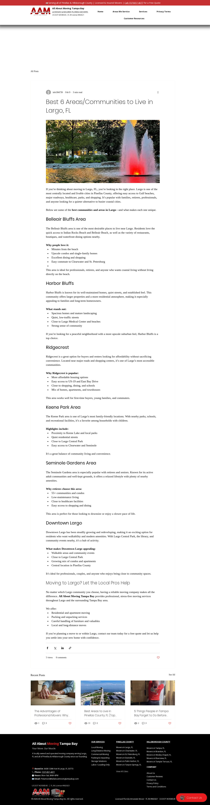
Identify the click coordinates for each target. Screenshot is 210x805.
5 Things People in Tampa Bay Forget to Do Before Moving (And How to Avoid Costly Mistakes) (151, 713)
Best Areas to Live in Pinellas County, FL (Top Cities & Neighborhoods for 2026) (102, 713)
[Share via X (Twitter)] (54, 648)
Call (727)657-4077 (134, 2)
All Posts (34, 71)
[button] (121, 11)
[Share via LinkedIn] (62, 648)
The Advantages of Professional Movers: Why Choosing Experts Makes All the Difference (52, 713)
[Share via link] (70, 648)
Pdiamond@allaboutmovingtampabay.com (60, 779)
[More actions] (158, 92)
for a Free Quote (151, 2)
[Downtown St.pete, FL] (103, 692)
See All (172, 675)
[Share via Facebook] (47, 648)
